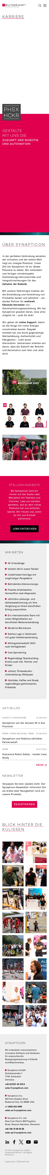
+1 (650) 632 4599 (13, 1107)
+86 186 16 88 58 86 (14, 1129)
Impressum (10, 1162)
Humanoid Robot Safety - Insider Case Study (24, 756)
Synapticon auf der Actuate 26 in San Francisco (23, 725)
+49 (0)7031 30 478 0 (15, 1084)
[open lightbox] (24, 382)
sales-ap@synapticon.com (18, 1133)
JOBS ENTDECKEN (24, 529)
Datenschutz (23, 1162)
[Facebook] (14, 1142)
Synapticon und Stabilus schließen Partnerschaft (22, 741)
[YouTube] (28, 1142)
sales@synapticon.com (16, 1088)
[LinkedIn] (7, 1142)
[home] (13, 5)
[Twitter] (21, 1142)
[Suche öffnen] (40, 5)
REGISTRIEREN (24, 804)
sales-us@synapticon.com (18, 1111)
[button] (44, 5)
